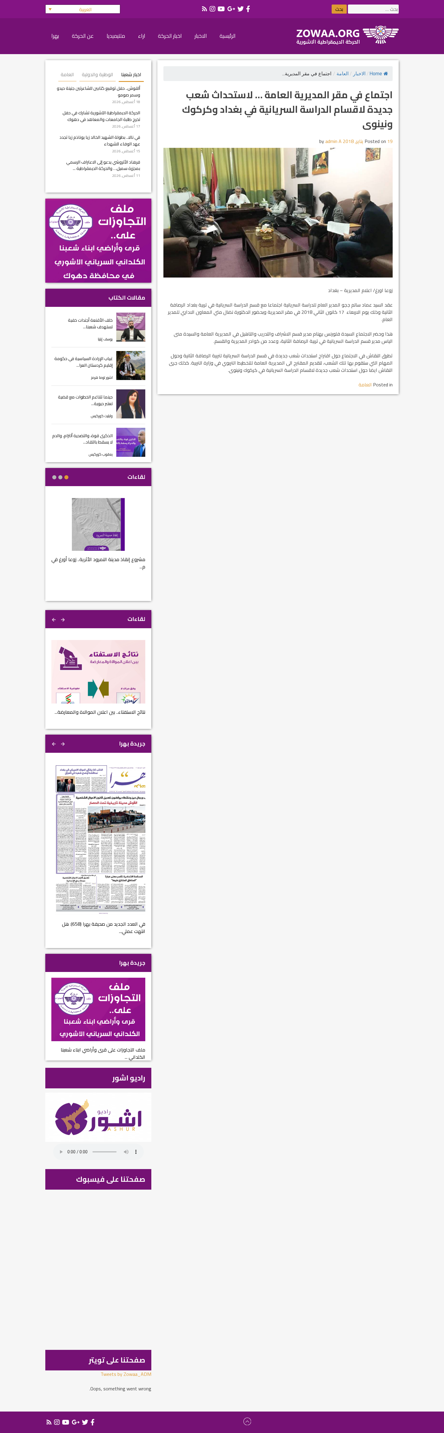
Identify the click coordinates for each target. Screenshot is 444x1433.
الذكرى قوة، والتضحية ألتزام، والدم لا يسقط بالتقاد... (82, 438)
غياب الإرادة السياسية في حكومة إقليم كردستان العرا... (83, 361)
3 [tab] (54, 477)
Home (375, 73)
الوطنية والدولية (97, 74)
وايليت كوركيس (102, 415)
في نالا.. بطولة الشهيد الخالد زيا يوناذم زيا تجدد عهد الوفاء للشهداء (100, 140)
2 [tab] (60, 477)
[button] (82, 9)
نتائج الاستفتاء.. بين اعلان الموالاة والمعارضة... (100, 711)
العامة (342, 73)
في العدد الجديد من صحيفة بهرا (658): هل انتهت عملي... (103, 927)
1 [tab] (66, 477)
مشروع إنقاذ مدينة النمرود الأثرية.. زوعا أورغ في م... (98, 563)
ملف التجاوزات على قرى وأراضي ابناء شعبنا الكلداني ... (103, 1053)
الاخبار (359, 73)
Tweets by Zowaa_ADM (126, 1374)
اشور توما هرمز (102, 377)
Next (54, 619)
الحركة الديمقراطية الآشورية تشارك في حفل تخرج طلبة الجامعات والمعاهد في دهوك (101, 116)
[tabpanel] (98, 537)
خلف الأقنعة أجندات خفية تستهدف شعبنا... (90, 323)
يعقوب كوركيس (101, 454)
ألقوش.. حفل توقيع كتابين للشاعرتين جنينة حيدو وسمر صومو (98, 91)
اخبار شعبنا (131, 74)
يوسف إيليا (105, 339)
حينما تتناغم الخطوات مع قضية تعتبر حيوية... (85, 400)
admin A (333, 141)
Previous (63, 619)
